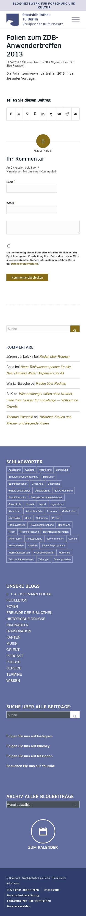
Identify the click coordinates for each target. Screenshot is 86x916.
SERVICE (13, 668)
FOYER (12, 606)
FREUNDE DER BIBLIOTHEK (29, 612)
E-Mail (11, 203)
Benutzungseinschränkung (23, 476)
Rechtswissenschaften (56, 531)
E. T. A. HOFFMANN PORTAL (29, 593)
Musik (28, 518)
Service (72, 538)
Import (42, 504)
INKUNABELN (17, 624)
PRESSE (13, 661)
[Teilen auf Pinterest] (35, 114)
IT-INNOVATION (18, 631)
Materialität (14, 518)
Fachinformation (17, 497)
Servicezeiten (16, 545)
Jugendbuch (57, 504)
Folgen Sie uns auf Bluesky (28, 746)
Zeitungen (43, 559)
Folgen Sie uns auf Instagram (29, 736)
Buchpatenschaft (17, 483)
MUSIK (11, 643)
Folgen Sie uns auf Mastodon (29, 756)
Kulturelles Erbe (34, 511)
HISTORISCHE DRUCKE (25, 618)
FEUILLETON (16, 600)
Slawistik (33, 545)
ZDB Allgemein (53, 62)
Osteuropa (42, 518)
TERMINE (14, 674)
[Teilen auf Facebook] (11, 114)
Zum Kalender (43, 847)
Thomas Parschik (19, 417)
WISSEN (13, 680)
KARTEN (13, 637)
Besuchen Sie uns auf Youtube (30, 765)
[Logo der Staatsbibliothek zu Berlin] (35, 20)
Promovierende (16, 524)
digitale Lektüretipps (19, 490)
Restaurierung (34, 538)
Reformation (15, 538)
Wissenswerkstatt (44, 552)
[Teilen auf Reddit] (67, 114)
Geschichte (14, 504)
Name (10, 181)
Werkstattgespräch (19, 552)
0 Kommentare (30, 62)
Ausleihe (29, 469)
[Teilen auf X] (19, 114)
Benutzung (62, 469)
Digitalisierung (42, 490)
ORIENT (12, 649)
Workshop (64, 552)
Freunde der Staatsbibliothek (47, 497)
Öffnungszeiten (62, 559)
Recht (11, 531)
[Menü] (73, 20)
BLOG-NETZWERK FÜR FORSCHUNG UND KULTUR (44, 6)
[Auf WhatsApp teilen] (27, 114)
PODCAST (14, 655)
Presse (56, 518)
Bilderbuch (48, 476)
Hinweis (30, 504)
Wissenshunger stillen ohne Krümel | (42, 400)
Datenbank (54, 483)
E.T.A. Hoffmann (64, 490)
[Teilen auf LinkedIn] (43, 114)
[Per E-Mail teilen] (75, 114)
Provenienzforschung (42, 524)
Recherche (64, 524)
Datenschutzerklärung (24, 263)
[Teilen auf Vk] (59, 114)
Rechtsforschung (29, 531)
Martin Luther (69, 511)
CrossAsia (37, 483)
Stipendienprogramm (53, 545)
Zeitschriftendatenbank (21, 559)
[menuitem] (44, 6)
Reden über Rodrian (54, 356)
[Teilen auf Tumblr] (51, 114)
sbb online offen (55, 538)
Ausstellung (45, 469)
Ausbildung (14, 469)
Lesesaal (52, 511)
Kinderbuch (14, 511)
